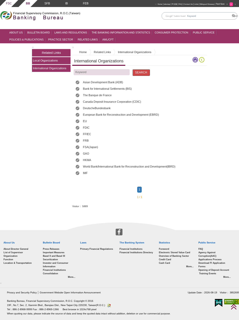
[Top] (234, 306)
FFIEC (87, 134)
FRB (86, 140)
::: (156, 4)
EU (85, 121)
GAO (86, 153)
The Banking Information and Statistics (121, 32)
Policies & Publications (26, 39)
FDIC (86, 127)
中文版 (174, 4)
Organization (10, 256)
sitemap (167, 4)
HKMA (87, 160)
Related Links (88, 39)
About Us (16, 32)
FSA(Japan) (90, 147)
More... (71, 277)
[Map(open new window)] (109, 305)
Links (196, 4)
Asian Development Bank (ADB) (103, 82)
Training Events (207, 273)
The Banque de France (97, 95)
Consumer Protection (171, 32)
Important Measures (53, 252)
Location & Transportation (17, 263)
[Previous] (202, 60)
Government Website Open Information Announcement (70, 292)
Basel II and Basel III (54, 256)
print (195, 60)
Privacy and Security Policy (22, 292)
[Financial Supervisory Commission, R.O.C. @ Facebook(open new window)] (119, 231)
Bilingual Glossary (207, 4)
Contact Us (188, 4)
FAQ (180, 4)
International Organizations (49, 68)
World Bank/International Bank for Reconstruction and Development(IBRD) (129, 166)
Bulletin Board (38, 32)
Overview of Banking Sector (174, 256)
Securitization (50, 259)
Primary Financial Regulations (96, 249)
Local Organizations (45, 60)
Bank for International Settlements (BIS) (107, 88)
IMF (85, 173)
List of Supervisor (13, 252)
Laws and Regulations (70, 32)
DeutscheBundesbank (97, 108)
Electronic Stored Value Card (174, 252)
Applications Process (210, 259)
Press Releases (51, 249)
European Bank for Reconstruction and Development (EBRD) (121, 114)
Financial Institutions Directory (136, 252)
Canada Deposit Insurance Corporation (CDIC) (112, 101)
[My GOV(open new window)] (218, 302)
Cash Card (164, 263)
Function (8, 259)
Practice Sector (60, 39)
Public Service (204, 32)
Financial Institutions (131, 249)
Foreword (164, 249)
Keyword (155, 71)
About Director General (15, 249)
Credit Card (165, 259)
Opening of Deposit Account (213, 270)
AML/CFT (108, 39)
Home (160, 4)
